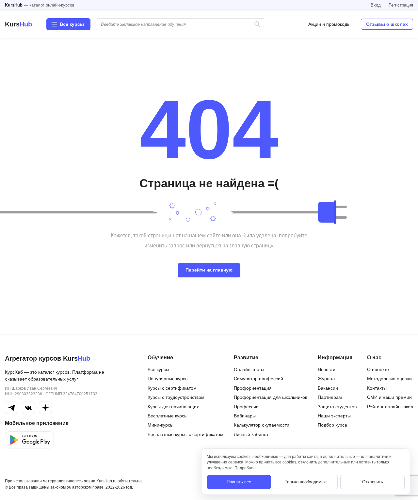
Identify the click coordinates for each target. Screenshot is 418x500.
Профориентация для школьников (270, 397)
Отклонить (372, 481)
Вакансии (328, 388)
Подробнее (245, 468)
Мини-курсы (160, 425)
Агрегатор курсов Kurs (47, 358)
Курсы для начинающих (173, 406)
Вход (376, 5)
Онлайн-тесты (249, 369)
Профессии (246, 406)
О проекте (378, 369)
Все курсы (158, 369)
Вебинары (245, 415)
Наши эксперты (334, 415)
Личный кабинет (251, 434)
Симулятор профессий (258, 378)
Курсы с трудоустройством (176, 397)
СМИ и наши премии (389, 397)
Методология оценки (389, 378)
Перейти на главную (209, 270)
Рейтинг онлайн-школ (390, 406)
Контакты (377, 388)
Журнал (326, 378)
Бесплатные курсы (167, 415)
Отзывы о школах (387, 24)
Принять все (239, 481)
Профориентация (253, 388)
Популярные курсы (168, 378)
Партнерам (330, 397)
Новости (326, 369)
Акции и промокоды (329, 24)
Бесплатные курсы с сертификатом (185, 434)
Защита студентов (337, 406)
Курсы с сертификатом (172, 388)
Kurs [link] (18, 24)
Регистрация (401, 5)
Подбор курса (332, 425)
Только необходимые (306, 481)
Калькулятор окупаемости (261, 425)
